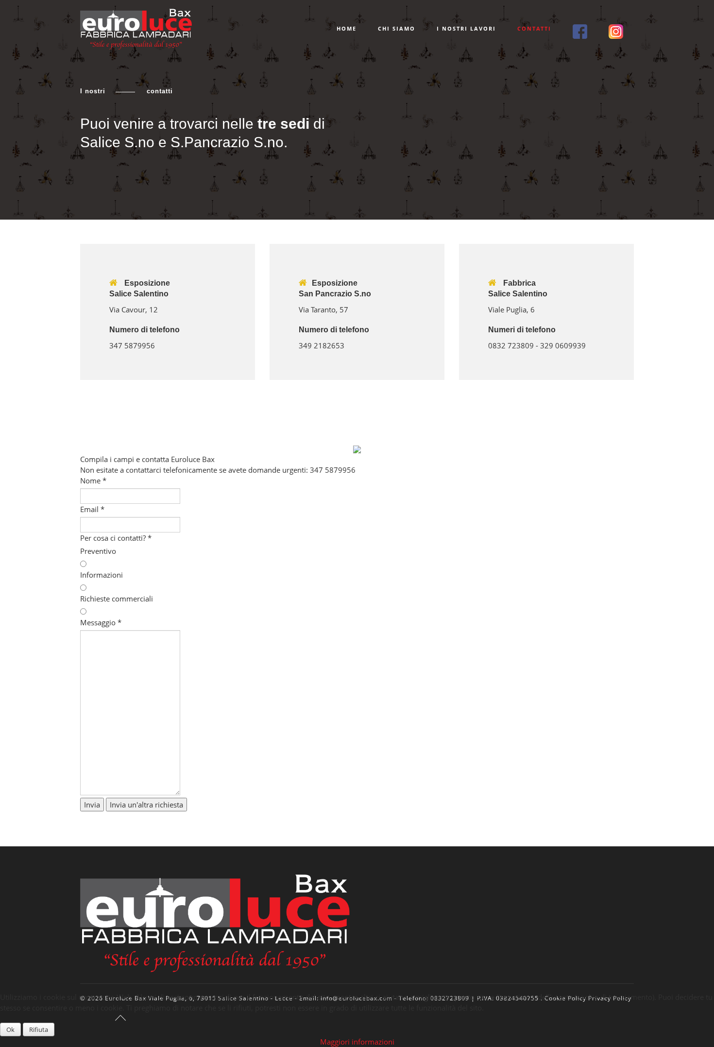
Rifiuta (38, 1029)
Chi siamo (396, 28)
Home (347, 28)
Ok (10, 1029)
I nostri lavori (466, 28)
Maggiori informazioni (357, 1042)
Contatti (534, 28)
